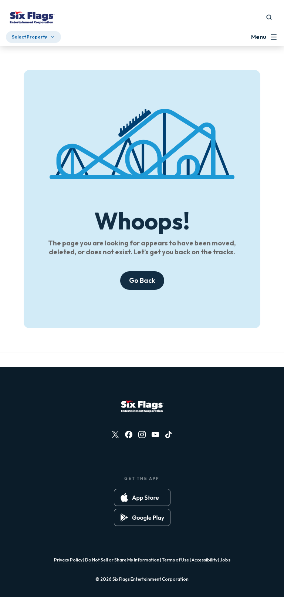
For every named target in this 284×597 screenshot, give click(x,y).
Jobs (225, 560)
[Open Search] (269, 17)
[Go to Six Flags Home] (32, 18)
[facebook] (128, 434)
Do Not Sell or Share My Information (122, 560)
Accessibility (204, 560)
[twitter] (115, 434)
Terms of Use (176, 560)
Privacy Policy (68, 560)
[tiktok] (168, 434)
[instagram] (142, 434)
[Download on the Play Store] (142, 517)
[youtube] (155, 434)
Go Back (142, 280)
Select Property (29, 37)
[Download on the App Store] (142, 497)
